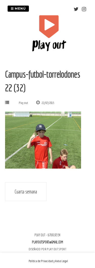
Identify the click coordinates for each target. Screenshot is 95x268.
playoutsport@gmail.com (47, 242)
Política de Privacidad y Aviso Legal (48, 261)
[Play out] (49, 50)
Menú (20, 8)
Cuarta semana (26, 191)
